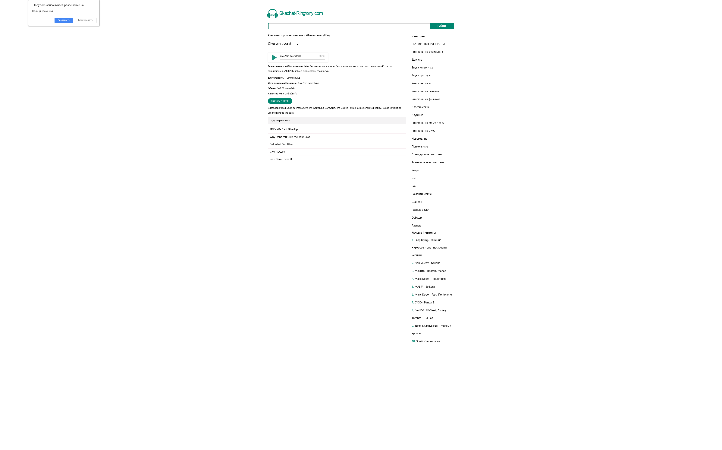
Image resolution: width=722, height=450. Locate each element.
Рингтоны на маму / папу (428, 123)
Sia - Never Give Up (281, 159)
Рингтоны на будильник (427, 51)
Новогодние (419, 138)
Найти (442, 26)
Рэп (414, 178)
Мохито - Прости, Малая (430, 271)
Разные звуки (420, 209)
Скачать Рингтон (280, 101)
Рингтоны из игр (422, 83)
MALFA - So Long (425, 286)
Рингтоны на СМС (423, 130)
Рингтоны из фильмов (426, 99)
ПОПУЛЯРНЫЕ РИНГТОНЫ (428, 44)
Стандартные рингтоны (427, 154)
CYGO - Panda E (424, 302)
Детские (417, 59)
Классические (421, 107)
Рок (414, 186)
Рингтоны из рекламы (426, 91)
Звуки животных (422, 67)
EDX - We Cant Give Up (284, 129)
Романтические (422, 194)
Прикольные (420, 146)
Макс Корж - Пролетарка (430, 278)
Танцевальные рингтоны (428, 162)
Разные (416, 225)
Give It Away (277, 152)
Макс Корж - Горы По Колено (433, 294)
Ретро (415, 170)
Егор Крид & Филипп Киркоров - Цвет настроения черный (430, 248)
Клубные (417, 115)
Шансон (417, 202)
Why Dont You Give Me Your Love (290, 137)
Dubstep (417, 217)
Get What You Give (281, 144)
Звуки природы (421, 75)
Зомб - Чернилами (428, 341)
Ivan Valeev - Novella (427, 263)
